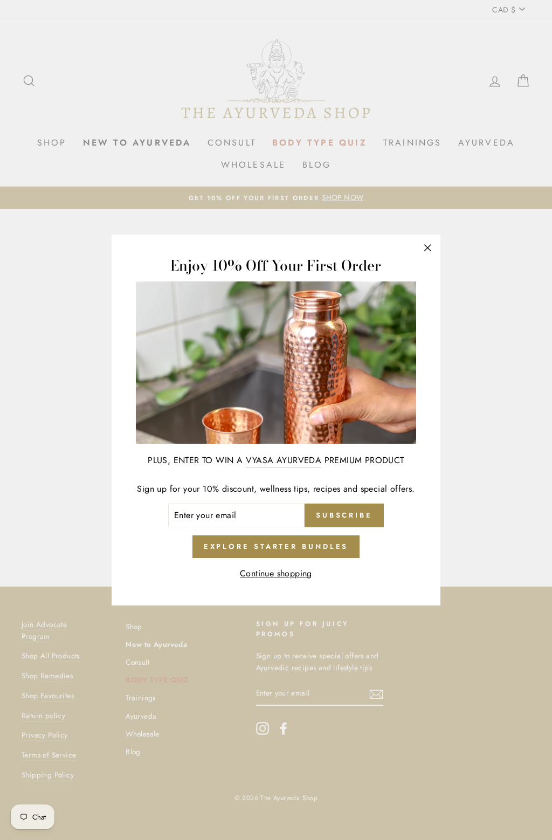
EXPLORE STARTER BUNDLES (276, 546)
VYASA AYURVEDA (284, 460)
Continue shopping (276, 573)
